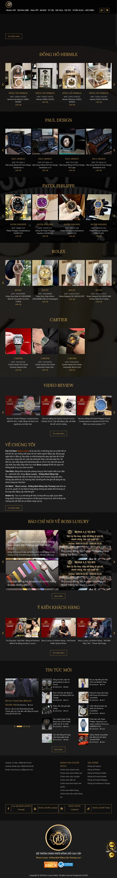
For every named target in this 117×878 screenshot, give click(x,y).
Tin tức (67, 10)
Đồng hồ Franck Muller (97, 776)
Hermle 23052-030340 (99, 99)
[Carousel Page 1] (14, 726)
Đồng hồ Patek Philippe (97, 780)
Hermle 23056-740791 (45, 99)
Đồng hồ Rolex (94, 769)
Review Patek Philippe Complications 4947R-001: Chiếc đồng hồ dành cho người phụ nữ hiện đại (23, 421)
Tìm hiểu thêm (14, 36)
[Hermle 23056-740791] (45, 76)
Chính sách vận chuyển (70, 776)
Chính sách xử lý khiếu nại (71, 773)
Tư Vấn (51, 10)
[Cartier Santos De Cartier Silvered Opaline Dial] (18, 341)
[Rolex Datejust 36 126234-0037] (72, 273)
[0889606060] (112, 844)
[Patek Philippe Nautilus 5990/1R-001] (99, 207)
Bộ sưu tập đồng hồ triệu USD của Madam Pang (99, 681)
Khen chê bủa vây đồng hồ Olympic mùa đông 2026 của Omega (63, 695)
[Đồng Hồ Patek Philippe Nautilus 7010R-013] (45, 207)
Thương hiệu (23, 10)
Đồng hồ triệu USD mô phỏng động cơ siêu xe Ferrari (61, 682)
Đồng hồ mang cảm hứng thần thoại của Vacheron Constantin (99, 695)
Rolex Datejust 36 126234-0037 (72, 296)
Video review (58, 385)
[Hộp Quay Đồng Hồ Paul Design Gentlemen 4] (18, 141)
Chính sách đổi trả (68, 780)
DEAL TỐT (35, 10)
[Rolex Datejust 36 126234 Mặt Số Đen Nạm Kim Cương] (99, 273)
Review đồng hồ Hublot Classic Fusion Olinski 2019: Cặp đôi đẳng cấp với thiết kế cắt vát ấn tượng (58, 421)
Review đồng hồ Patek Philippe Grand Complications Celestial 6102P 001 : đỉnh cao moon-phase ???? (94, 421)
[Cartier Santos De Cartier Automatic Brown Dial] (72, 341)
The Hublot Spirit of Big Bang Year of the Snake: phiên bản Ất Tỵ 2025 (62, 721)
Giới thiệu (89, 10)
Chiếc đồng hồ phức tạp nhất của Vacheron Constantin (98, 708)
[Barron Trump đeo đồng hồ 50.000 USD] (22, 688)
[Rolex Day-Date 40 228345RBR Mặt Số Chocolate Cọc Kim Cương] (18, 273)
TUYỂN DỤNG (78, 10)
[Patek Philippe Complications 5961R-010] (72, 207)
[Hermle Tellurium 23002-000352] (72, 76)
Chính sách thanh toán (69, 769)
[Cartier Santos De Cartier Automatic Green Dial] (45, 341)
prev (2, 84)
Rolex (58, 251)
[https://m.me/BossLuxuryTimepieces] (112, 855)
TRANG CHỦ (11, 10)
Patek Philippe (58, 185)
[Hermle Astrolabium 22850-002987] (18, 76)
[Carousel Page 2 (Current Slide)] (19, 726)
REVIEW (43, 10)
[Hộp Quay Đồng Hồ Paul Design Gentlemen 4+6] (99, 141)
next (114, 84)
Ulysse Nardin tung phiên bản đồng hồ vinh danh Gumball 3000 (99, 737)
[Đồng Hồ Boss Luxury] (8, 4)
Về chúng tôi (20, 444)
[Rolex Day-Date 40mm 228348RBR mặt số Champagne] (45, 273)
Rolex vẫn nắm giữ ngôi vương (61, 707)
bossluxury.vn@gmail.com (22, 769)
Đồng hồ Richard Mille (97, 773)
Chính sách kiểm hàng (69, 790)
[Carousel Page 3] (24, 726)
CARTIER (58, 319)
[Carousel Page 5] (29, 726)
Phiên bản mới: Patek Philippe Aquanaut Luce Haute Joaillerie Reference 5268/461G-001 (99, 722)
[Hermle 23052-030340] (99, 76)
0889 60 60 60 (25, 763)
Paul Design (58, 120)
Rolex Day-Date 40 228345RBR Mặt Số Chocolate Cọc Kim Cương (18, 299)
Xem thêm (58, 596)
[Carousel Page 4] (26, 726)
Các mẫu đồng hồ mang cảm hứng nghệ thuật (61, 736)
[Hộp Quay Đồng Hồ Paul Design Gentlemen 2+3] (45, 141)
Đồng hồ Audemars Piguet (99, 783)
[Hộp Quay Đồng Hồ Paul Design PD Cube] (72, 141)
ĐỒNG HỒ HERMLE (58, 54)
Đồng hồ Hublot (94, 766)
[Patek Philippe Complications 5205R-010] (18, 207)
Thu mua (59, 10)
